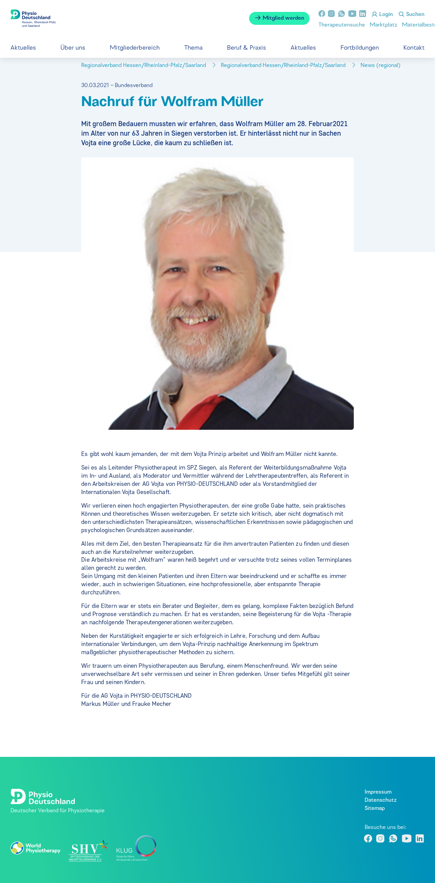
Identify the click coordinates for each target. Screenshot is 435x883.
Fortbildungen (360, 48)
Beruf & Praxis (246, 48)
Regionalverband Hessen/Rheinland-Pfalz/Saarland (144, 65)
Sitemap (375, 808)
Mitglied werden (282, 18)
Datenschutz (381, 800)
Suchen (414, 14)
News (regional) (381, 65)
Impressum (378, 792)
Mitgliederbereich (135, 48)
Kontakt (413, 48)
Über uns (72, 48)
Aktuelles (23, 48)
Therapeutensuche (341, 25)
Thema (193, 48)
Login (385, 14)
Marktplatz (383, 25)
